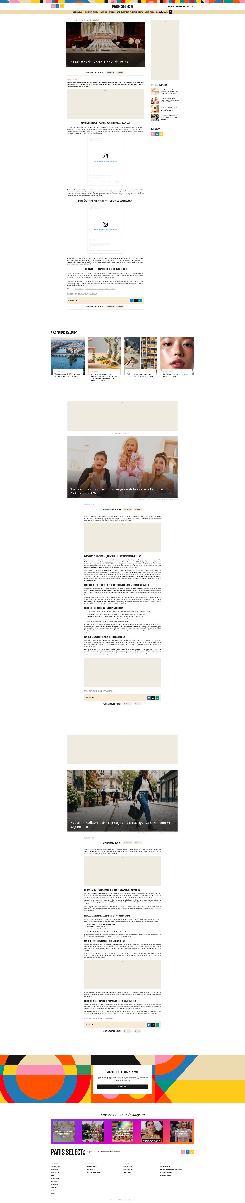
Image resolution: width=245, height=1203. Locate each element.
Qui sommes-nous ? (92, 1167)
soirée (130, 567)
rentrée (92, 849)
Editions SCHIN (91, 1170)
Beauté (147, 12)
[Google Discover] (128, 703)
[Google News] (138, 703)
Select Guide (127, 1173)
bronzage (158, 909)
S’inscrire (122, 1087)
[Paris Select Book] (68, 1152)
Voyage (152, 12)
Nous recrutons (128, 1167)
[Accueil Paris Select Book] (122, 6)
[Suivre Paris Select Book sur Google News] (120, 72)
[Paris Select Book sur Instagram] (53, 6)
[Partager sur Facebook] (149, 698)
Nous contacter (128, 1170)
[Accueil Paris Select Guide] (162, 12)
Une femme (136, 570)
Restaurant (133, 12)
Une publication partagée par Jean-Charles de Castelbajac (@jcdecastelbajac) (113, 250)
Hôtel (118, 12)
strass (100, 900)
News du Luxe (103, 12)
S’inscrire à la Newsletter (176, 6)
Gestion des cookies (165, 1176)
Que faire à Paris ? (78, 12)
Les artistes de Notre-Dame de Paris (87, 20)
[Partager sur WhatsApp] (157, 698)
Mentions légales (165, 1167)
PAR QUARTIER (54, 1170)
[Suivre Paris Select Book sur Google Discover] (110, 72)
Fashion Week (55, 1179)
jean (85, 897)
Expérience (112, 12)
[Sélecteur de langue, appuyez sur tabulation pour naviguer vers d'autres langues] (190, 6)
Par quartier (88, 12)
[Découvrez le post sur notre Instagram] (64, 1131)
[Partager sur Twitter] (153, 698)
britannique (109, 562)
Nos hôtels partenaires (94, 1173)
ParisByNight (125, 12)
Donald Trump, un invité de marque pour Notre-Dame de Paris (95, 289)
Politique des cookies (166, 1173)
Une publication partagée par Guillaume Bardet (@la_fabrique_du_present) (112, 182)
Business (95, 12)
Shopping (140, 12)
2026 (124, 518)
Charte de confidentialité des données (171, 1170)
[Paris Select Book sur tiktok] (62, 6)
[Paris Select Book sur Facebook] (57, 6)
